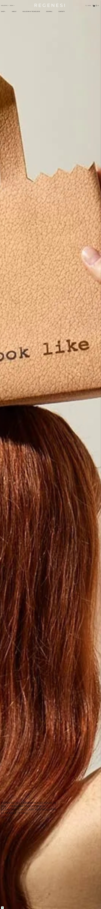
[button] (4, 11)
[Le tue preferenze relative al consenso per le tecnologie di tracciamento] (2, 907)
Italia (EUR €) (4, 5)
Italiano (11, 5)
